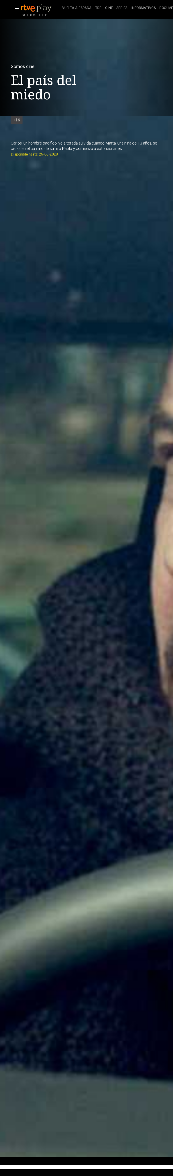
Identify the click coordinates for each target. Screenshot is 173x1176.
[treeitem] (77, 8)
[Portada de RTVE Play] (37, 8)
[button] (16, 8)
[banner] (40, 8)
